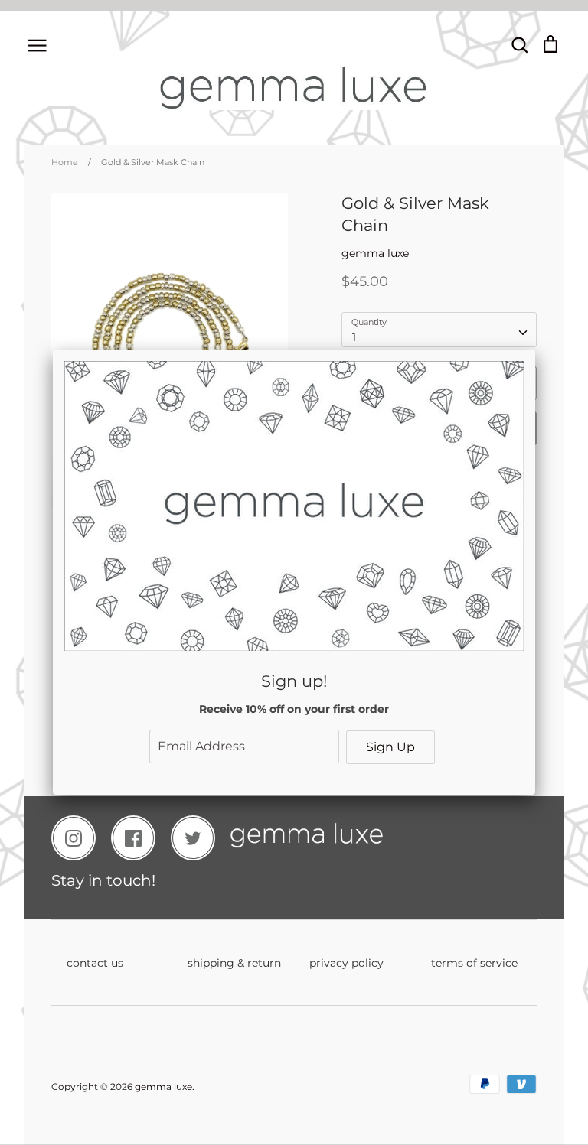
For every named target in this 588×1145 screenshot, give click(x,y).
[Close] (535, 349)
